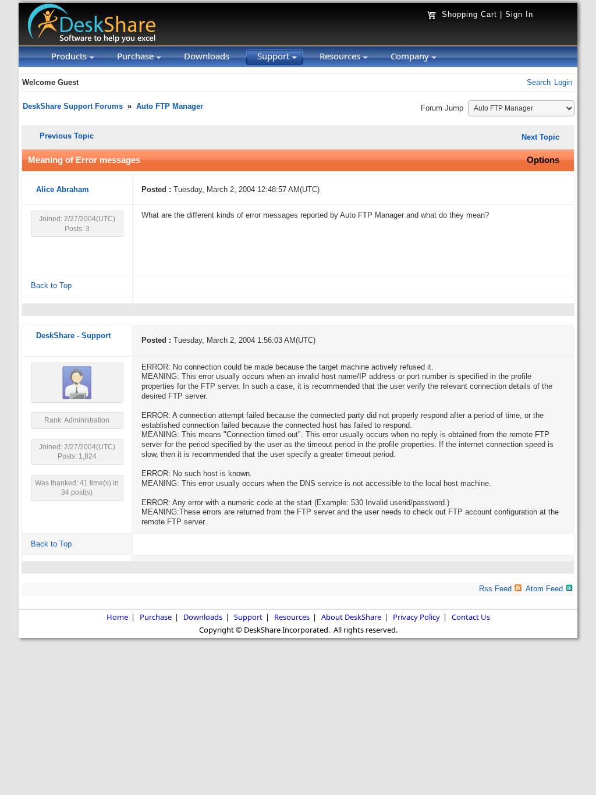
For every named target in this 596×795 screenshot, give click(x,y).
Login (563, 83)
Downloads (202, 617)
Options (543, 160)
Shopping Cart (469, 14)
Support (248, 617)
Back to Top (51, 286)
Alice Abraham (62, 190)
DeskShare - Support (73, 336)
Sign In (519, 14)
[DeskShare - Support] (76, 397)
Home (117, 617)
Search (539, 83)
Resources (292, 617)
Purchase (156, 617)
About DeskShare (351, 617)
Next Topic (540, 137)
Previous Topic (67, 136)
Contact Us (471, 617)
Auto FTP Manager (169, 106)
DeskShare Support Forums (73, 106)
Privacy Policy (416, 617)
